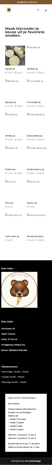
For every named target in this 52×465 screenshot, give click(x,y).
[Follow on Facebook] (3, 311)
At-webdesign (33, 461)
